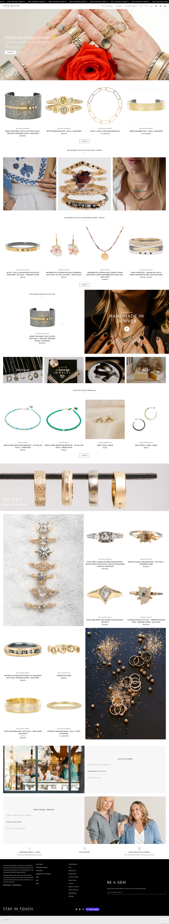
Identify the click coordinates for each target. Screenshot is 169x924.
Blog (37, 883)
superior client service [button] (15, 820)
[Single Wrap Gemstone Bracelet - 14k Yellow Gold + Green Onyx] (64, 419)
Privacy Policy (73, 874)
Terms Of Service (74, 877)
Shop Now (10, 52)
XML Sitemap (7, 885)
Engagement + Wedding (43, 874)
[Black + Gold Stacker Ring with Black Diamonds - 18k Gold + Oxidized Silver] (23, 246)
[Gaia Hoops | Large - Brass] (146, 419)
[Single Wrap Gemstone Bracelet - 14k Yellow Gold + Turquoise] (23, 419)
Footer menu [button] (73, 864)
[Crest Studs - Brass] (105, 419)
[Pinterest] (80, 909)
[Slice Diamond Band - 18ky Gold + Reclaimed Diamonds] (23, 705)
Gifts (37, 877)
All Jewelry (39, 870)
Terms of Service (73, 890)
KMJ (6, 919)
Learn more (21, 52)
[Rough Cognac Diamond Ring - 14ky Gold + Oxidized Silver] (146, 536)
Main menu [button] (39, 864)
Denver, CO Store (74, 886)
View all (84, 141)
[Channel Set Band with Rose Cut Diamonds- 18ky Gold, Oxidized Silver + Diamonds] (23, 650)
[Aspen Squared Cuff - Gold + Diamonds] (146, 105)
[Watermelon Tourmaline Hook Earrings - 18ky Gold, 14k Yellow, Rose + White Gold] (64, 246)
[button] (107, 6)
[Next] (61, 323)
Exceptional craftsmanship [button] (99, 758)
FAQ (70, 867)
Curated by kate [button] (94, 771)
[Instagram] (83, 909)
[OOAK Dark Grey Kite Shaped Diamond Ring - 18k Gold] (105, 594)
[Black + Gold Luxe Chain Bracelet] (105, 105)
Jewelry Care (72, 870)
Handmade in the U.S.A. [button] (97, 764)
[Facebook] (76, 909)
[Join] (164, 892)
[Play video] (126, 328)
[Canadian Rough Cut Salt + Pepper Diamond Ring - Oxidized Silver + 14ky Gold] (146, 594)
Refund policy (73, 893)
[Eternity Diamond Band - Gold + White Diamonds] (64, 705)
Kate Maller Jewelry (42, 867)
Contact (71, 883)
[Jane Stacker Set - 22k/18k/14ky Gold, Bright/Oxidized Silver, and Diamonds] (146, 246)
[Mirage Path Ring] (64, 650)
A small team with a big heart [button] (18, 807)
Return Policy (72, 880)
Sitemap (71, 896)
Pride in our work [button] (13, 814)
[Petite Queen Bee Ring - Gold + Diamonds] (64, 105)
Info (37, 880)
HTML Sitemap (16, 885)
